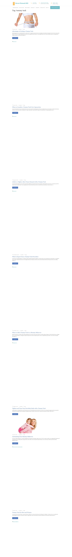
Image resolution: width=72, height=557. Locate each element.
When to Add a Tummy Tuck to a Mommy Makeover (26, 332)
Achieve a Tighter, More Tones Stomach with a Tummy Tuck (29, 182)
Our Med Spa (37, 7)
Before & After (42, 7)
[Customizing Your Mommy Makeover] (36, 425)
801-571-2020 (35, 3)
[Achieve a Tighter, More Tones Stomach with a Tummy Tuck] (36, 147)
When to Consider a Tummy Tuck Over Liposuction (26, 107)
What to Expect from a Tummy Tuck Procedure (25, 256)
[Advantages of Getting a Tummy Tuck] (36, 20)
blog (24, 29)
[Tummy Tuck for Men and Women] (36, 477)
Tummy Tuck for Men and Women (21, 512)
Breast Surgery (27, 7)
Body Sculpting (21, 7)
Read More (15, 112)
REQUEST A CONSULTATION (55, 7)
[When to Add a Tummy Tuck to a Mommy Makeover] (36, 298)
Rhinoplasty (33, 7)
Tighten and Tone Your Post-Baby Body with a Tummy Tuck (29, 408)
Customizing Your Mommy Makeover (22, 436)
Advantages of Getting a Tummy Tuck (22, 31)
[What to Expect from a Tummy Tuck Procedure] (36, 222)
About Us (47, 7)
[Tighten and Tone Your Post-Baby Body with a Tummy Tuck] (36, 373)
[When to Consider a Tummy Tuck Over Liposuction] (36, 72)
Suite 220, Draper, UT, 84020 (45, 3)
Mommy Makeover (15, 7)
